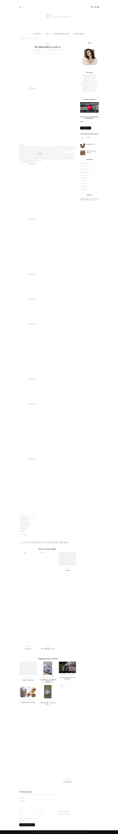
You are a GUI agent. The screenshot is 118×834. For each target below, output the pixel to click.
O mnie (47, 33)
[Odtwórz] (81, 111)
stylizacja (55, 542)
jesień (32, 542)
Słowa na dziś (84, 175)
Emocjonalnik (84, 163)
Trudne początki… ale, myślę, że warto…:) (48, 703)
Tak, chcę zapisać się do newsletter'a (25, 819)
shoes (46, 542)
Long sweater (28, 648)
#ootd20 (67, 570)
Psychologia (45, 676)
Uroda (82, 189)
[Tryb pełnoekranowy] (97, 111)
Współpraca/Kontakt (79, 33)
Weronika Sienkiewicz (37, 49)
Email (82, 121)
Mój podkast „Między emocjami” (61, 33)
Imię (20, 811)
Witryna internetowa (64, 811)
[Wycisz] (95, 111)
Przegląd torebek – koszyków (28, 702)
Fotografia (84, 180)
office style (37, 542)
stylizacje (61, 542)
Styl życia (25, 699)
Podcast (83, 166)
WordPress (85, 832)
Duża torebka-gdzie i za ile (47, 648)
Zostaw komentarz (61, 49)
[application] (89, 107)
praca (42, 542)
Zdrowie (84, 183)
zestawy (66, 542)
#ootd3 (87, 137)
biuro (25, 542)
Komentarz (22, 798)
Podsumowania (84, 169)
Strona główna (37, 33)
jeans (29, 542)
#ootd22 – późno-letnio (28, 680)
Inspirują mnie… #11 (90, 144)
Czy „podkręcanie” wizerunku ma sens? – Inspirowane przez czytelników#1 (47, 680)
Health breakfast (67, 782)
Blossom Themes (71, 832)
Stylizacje (47, 43)
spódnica (50, 542)
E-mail (41, 811)
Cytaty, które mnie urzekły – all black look (67, 678)
